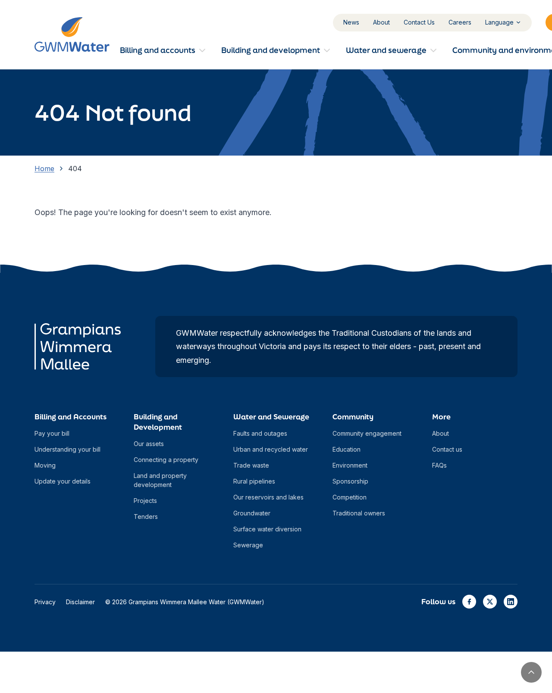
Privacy (45, 602)
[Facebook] (469, 602)
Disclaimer (80, 602)
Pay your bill (51, 433)
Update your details (62, 481)
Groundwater (251, 513)
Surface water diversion (267, 529)
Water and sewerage (386, 50)
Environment (349, 465)
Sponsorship (350, 481)
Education (346, 449)
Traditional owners (358, 513)
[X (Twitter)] (490, 602)
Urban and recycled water (270, 449)
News (351, 22)
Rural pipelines (254, 481)
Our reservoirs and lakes (268, 497)
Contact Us (419, 22)
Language (499, 22)
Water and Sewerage (271, 416)
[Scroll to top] (531, 672)
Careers (459, 22)
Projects (145, 500)
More (441, 416)
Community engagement (366, 433)
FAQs (439, 465)
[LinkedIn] (511, 602)
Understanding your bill (67, 449)
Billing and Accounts (70, 416)
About (381, 22)
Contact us (447, 449)
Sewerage (248, 545)
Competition (349, 497)
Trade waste (251, 465)
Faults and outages (260, 433)
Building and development (270, 50)
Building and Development (158, 422)
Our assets (149, 443)
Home (44, 168)
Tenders (146, 516)
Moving (45, 465)
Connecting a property (166, 459)
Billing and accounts (157, 50)
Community (352, 416)
